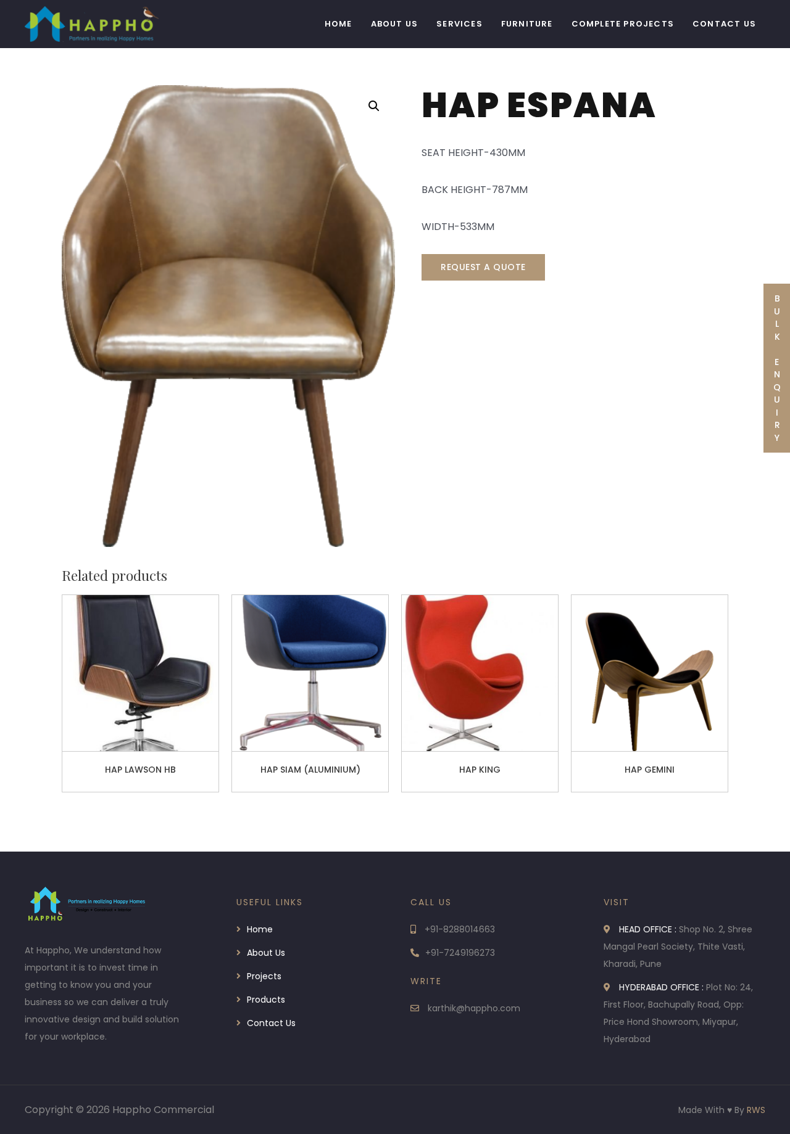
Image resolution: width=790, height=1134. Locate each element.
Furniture (527, 24)
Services (459, 24)
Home (338, 24)
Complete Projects (623, 24)
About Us (394, 24)
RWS (756, 1110)
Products (266, 999)
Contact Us (724, 24)
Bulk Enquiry (777, 368)
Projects (264, 976)
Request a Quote (483, 267)
